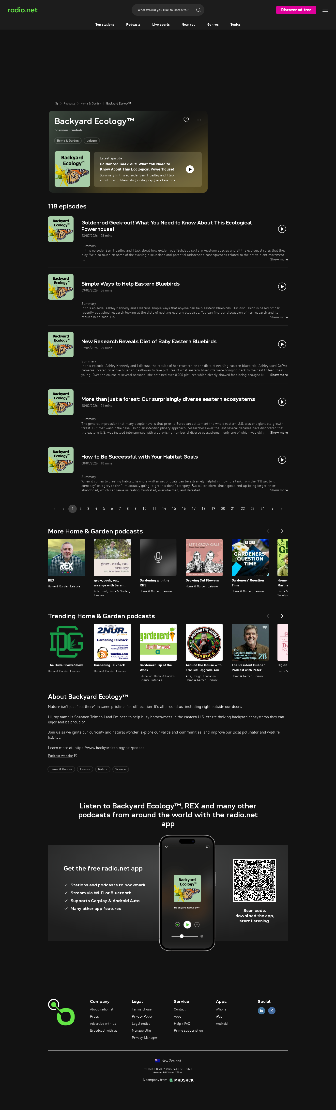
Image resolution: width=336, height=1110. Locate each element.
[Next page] (272, 509)
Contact (180, 1009)
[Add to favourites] (186, 120)
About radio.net (101, 1009)
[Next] (282, 529)
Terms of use (142, 1009)
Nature (102, 769)
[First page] (54, 509)
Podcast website (60, 756)
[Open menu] (325, 10)
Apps (178, 1016)
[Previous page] (64, 509)
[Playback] (190, 169)
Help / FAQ (182, 1023)
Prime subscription (188, 1030)
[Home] (56, 103)
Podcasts (133, 24)
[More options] (199, 120)
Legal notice (141, 1023)
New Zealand (171, 1061)
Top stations (104, 24)
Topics (235, 24)
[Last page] (282, 509)
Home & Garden (68, 140)
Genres (213, 24)
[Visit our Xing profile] (272, 1010)
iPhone (221, 1009)
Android (222, 1023)
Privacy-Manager (144, 1038)
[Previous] (268, 529)
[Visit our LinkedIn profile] (261, 1010)
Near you (189, 24)
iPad (219, 1016)
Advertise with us (103, 1023)
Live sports (161, 24)
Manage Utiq (141, 1030)
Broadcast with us (104, 1030)
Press (94, 1016)
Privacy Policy (142, 1016)
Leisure (92, 140)
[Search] (198, 10)
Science (120, 769)
